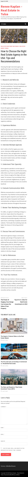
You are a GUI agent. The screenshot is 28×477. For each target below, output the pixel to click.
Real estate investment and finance (10, 46)
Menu (4, 24)
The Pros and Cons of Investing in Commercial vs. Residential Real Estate (14, 362)
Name (2, 427)
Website (3, 441)
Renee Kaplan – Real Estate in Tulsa (11, 10)
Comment (3, 406)
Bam (18, 474)
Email (2, 434)
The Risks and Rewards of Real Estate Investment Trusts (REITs (11, 388)
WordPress (12, 474)
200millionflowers (11, 466)
